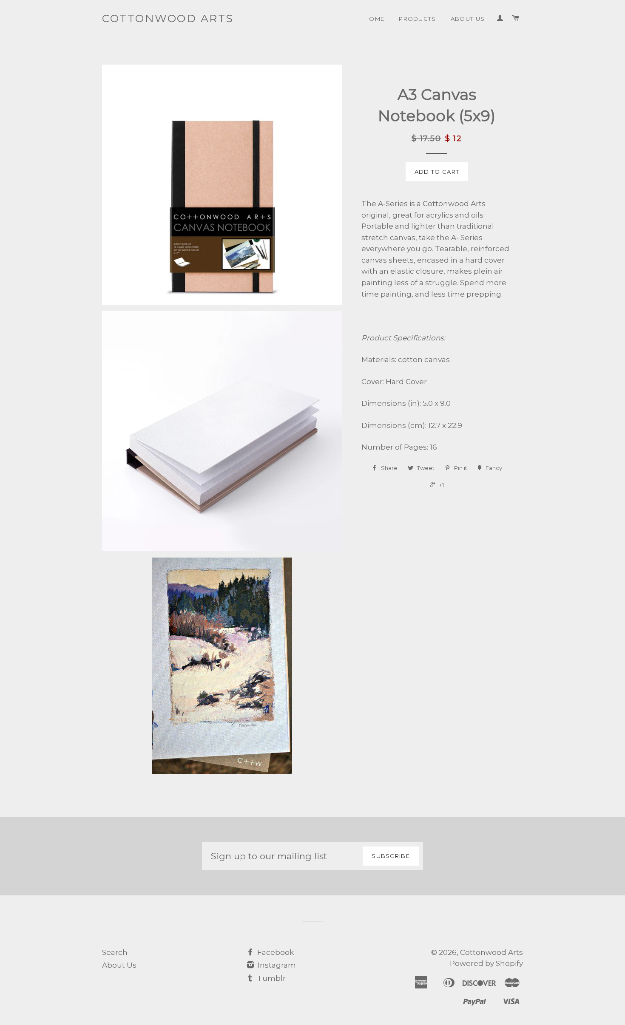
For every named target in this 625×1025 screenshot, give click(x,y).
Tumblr (271, 978)
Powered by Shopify (486, 963)
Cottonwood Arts (168, 18)
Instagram (276, 965)
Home (374, 18)
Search (115, 952)
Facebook (275, 952)
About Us (468, 18)
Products (417, 18)
